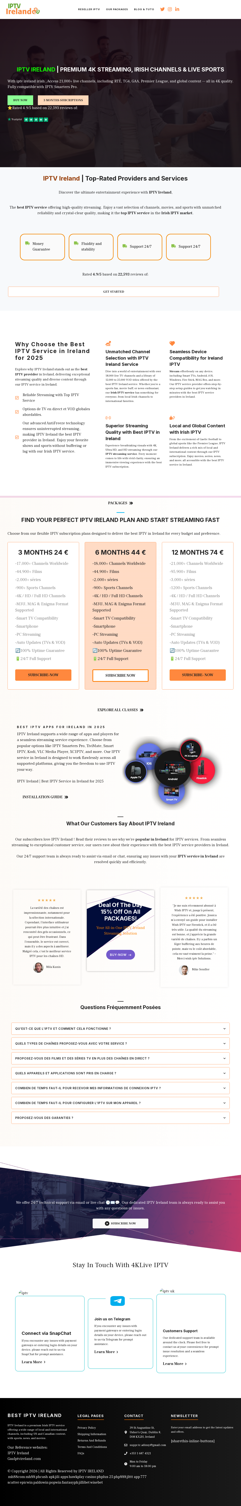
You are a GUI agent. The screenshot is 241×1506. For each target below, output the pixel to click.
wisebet (96, 1482)
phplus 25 (105, 1476)
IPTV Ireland (18, 1453)
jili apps (61, 1476)
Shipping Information (92, 1434)
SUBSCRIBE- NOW (197, 675)
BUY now (20, 100)
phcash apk (45, 1476)
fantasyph (70, 1482)
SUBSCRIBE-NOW (43, 675)
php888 (120, 1476)
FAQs (81, 1453)
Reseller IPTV (89, 9)
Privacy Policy (87, 1428)
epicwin (26, 1482)
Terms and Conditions (92, 1447)
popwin (55, 1482)
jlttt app (133, 1476)
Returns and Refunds (92, 1440)
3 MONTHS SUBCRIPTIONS (63, 100)
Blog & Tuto (144, 9)
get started (113, 292)
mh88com (16, 1476)
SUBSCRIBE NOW (120, 675)
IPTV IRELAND (91, 1471)
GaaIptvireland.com (24, 1458)
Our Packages (117, 9)
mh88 (30, 1476)
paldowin (41, 1482)
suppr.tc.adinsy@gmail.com (148, 1445)
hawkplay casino (82, 1476)
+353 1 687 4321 (140, 1453)
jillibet (84, 1482)
